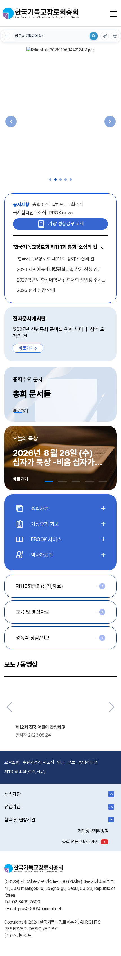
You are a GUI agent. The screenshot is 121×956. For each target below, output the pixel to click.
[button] (50, 179)
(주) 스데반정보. (18, 935)
